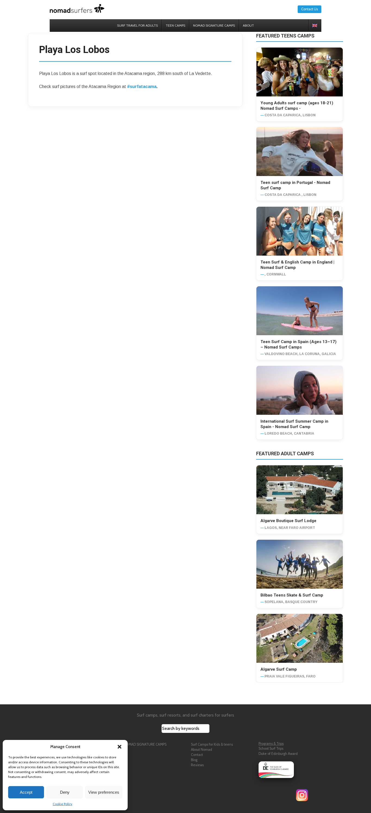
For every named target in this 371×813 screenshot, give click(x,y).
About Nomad (201, 750)
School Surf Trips (271, 748)
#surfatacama (141, 86)
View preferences (103, 792)
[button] (119, 746)
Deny (65, 792)
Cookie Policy (62, 804)
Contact (197, 755)
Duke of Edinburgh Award (278, 754)
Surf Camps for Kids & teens (212, 744)
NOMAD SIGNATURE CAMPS (144, 744)
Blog (194, 760)
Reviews (197, 765)
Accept (26, 792)
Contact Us (309, 9)
